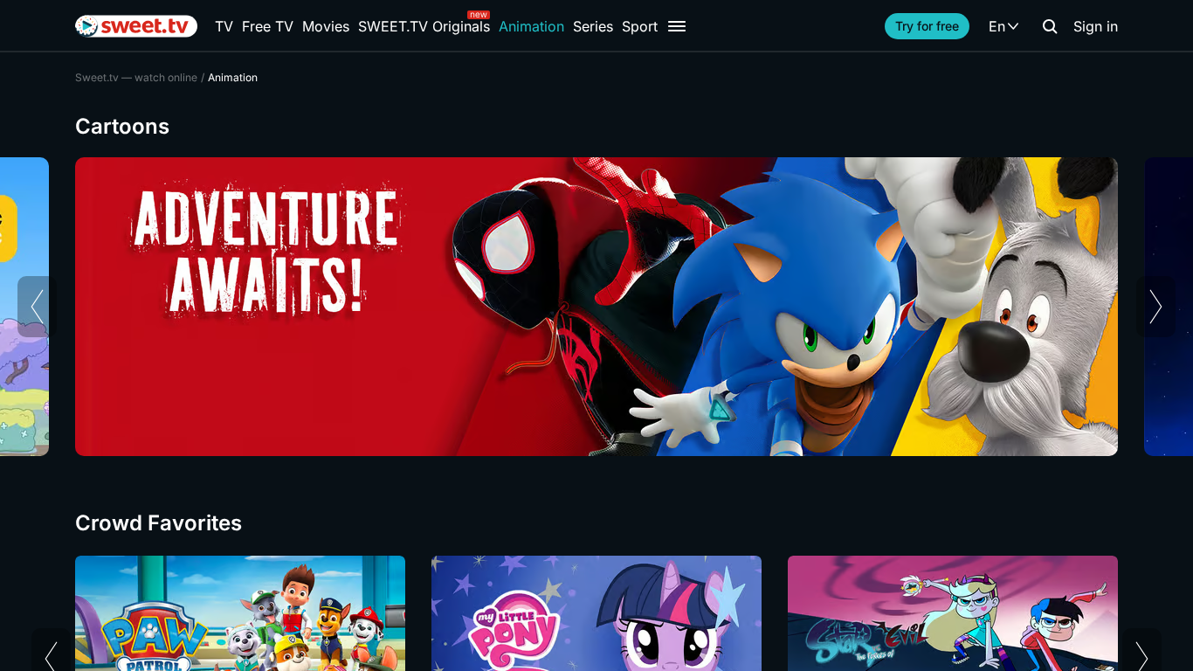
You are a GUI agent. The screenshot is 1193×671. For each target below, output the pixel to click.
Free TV (267, 26)
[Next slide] (1156, 306)
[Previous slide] (37, 306)
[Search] (1049, 26)
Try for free (927, 25)
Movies (325, 26)
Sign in (1095, 26)
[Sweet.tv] (136, 26)
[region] (596, 306)
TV (224, 26)
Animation (531, 26)
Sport (640, 26)
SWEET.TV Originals (424, 26)
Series (593, 26)
